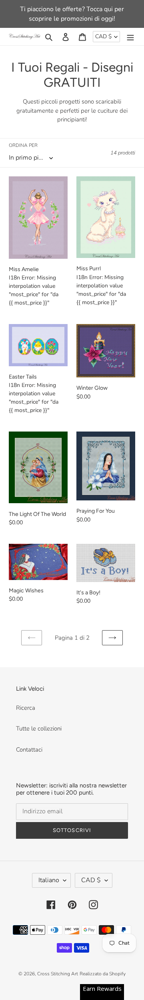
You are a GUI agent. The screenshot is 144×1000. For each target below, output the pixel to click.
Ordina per (23, 145)
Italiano (48, 880)
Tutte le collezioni (39, 728)
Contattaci (29, 750)
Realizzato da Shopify (103, 974)
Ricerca (25, 708)
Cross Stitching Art (57, 974)
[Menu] (130, 36)
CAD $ (103, 36)
